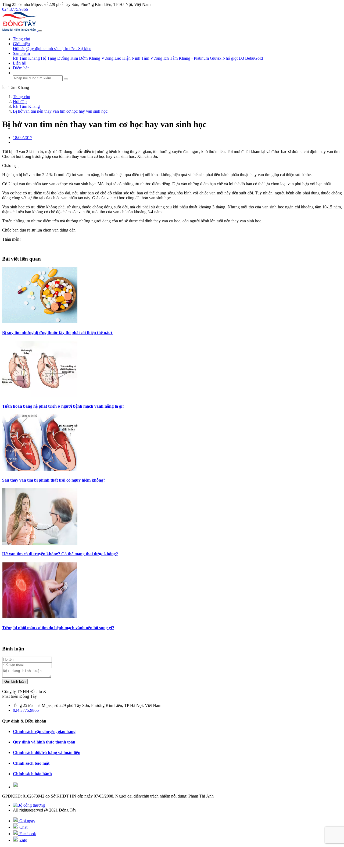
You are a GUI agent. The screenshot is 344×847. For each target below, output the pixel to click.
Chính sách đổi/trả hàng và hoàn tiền (46, 752)
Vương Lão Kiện (116, 58)
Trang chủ (21, 39)
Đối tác (19, 48)
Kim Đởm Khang (85, 58)
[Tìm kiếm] (66, 79)
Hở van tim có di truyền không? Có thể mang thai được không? (60, 553)
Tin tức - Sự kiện (77, 48)
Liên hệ (19, 63)
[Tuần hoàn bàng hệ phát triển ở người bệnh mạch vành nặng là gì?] (39, 395)
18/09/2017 (22, 137)
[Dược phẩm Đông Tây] (20, 29)
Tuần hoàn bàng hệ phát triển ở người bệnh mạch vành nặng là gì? (63, 406)
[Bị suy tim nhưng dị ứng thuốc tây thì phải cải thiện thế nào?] (39, 321)
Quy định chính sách (44, 48)
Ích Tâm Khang (26, 58)
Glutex (215, 58)
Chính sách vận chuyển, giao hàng (44, 731)
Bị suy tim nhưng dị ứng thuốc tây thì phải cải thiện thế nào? (57, 332)
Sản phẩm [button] (21, 53)
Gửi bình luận (15, 681)
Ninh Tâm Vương (147, 58)
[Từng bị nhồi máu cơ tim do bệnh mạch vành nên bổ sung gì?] (39, 617)
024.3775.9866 (15, 9)
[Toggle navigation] (40, 31)
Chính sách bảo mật (31, 763)
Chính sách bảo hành (32, 773)
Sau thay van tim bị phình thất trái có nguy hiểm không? (53, 480)
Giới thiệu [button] (21, 43)
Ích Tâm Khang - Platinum (186, 58)
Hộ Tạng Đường (55, 58)
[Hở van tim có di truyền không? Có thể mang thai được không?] (39, 543)
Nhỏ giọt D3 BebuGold (243, 58)
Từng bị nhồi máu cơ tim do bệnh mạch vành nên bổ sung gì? (58, 627)
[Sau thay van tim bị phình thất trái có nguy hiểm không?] (39, 469)
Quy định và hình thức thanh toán (44, 742)
